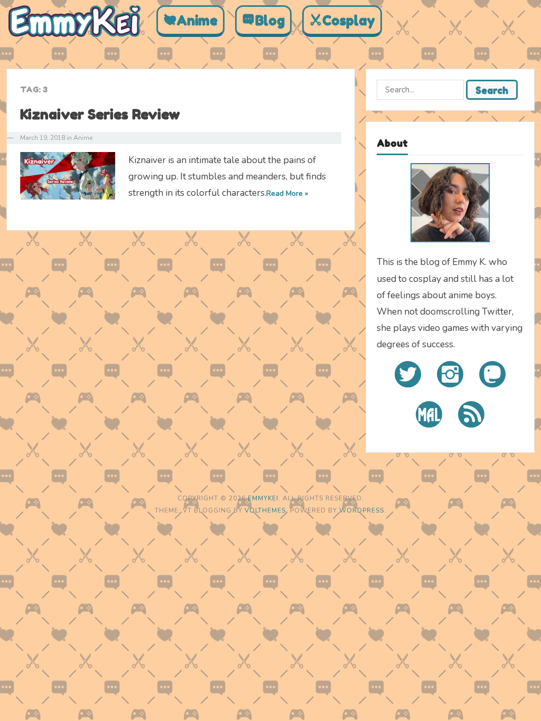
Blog (270, 21)
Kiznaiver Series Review (100, 114)
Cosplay (348, 21)
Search (491, 90)
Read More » (287, 193)
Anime (197, 21)
